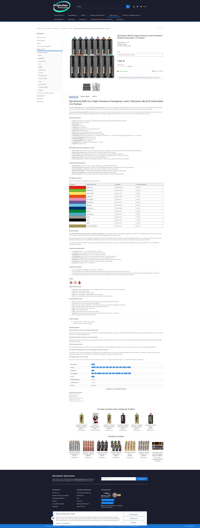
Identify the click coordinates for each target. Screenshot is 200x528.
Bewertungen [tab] (85, 96)
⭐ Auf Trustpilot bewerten (107, 500)
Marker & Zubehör (43, 52)
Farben (125, 44)
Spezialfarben (42, 84)
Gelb (111, 367)
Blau (104, 367)
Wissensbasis (119, 19)
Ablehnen (133, 522)
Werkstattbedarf (41, 96)
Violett (129, 367)
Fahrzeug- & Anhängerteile (44, 46)
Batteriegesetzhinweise (83, 504)
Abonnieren (142, 479)
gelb (107, 373)
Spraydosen (41, 58)
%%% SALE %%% (41, 37)
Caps (40, 81)
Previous (71, 452)
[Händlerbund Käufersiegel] (116, 495)
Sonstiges (40, 90)
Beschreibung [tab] (73, 96)
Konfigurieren (133, 518)
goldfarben (118, 373)
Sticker (40, 55)
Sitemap (54, 501)
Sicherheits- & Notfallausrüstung (45, 93)
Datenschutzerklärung (80, 479)
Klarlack (41, 72)
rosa (129, 373)
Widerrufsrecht (81, 506)
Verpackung (40, 98)
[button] (134, 6)
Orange (124, 367)
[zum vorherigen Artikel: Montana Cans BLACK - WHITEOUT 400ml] (158, 28)
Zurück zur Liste (41, 28)
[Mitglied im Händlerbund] (106, 495)
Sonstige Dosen (43, 75)
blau (93, 373)
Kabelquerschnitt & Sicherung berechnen (102, 19)
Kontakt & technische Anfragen (60, 495)
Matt (93, 370)
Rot (101, 367)
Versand (130, 66)
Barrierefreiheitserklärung (84, 493)
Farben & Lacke (41, 49)
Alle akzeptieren (133, 514)
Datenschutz (66, 523)
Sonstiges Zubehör (43, 87)
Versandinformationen (58, 504)
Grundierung (42, 61)
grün (110, 373)
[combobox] (140, 54)
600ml (93, 364)
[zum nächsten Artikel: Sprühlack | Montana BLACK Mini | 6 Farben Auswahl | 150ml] (161, 28)
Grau (121, 367)
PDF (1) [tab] (94, 96)
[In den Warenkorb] (70, 34)
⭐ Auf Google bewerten (107, 503)
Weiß (98, 367)
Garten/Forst (40, 101)
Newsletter (55, 506)
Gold (114, 367)
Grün (107, 367)
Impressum (58, 523)
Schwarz (93, 367)
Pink (117, 367)
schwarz (99, 373)
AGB (78, 498)
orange (125, 373)
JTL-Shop (192, 526)
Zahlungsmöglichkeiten (58, 498)
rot (95, 373)
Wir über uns (55, 493)
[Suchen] (128, 6)
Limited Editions (43, 78)
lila (122, 373)
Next (160, 452)
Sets (40, 64)
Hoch (93, 376)
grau (113, 373)
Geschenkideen (41, 40)
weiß (103, 373)
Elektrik (39, 43)
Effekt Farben (42, 70)
